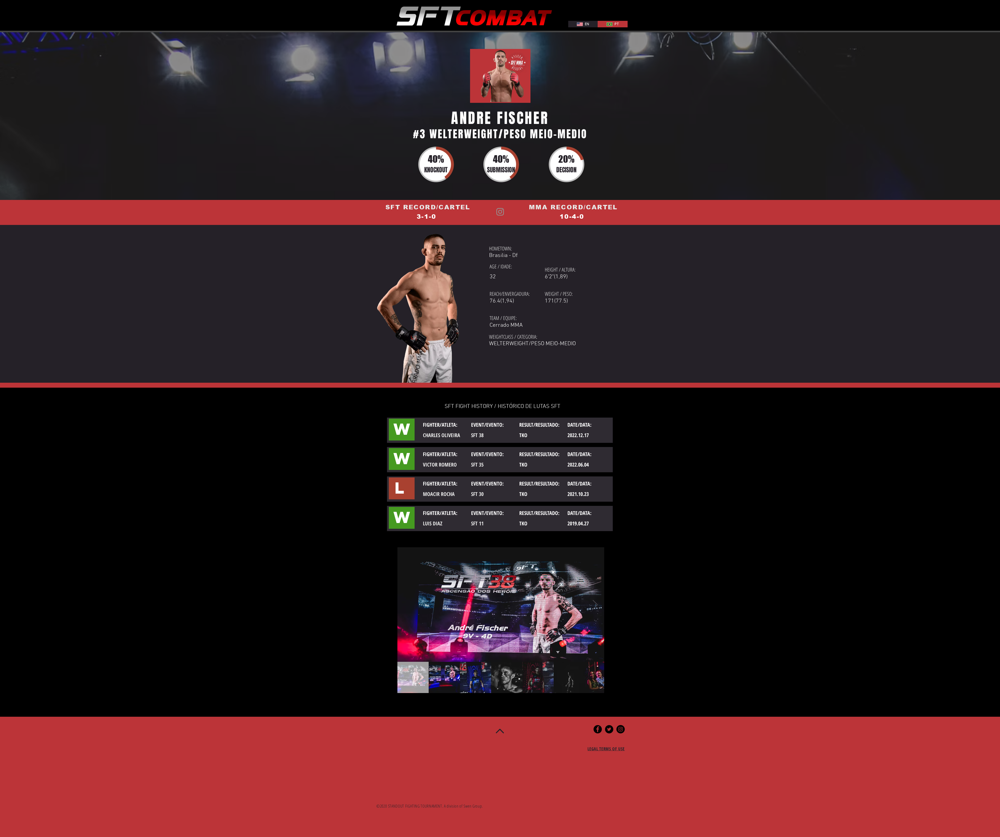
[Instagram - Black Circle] (620, 729)
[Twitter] (609, 729)
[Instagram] (500, 212)
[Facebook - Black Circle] (597, 729)
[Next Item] (595, 605)
